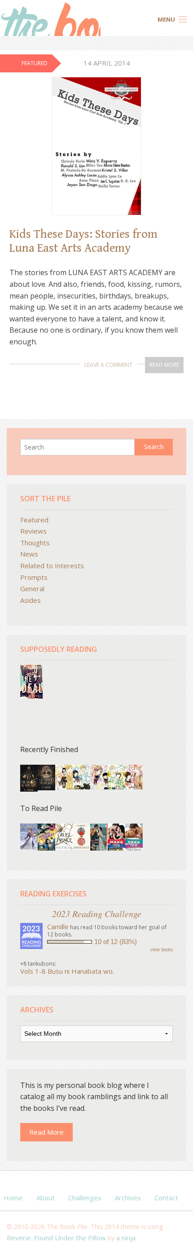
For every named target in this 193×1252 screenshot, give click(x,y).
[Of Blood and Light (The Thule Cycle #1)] (46, 776)
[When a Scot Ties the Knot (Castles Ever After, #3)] (99, 837)
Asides (30, 600)
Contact (166, 1197)
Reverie (19, 1237)
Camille (58, 926)
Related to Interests (52, 565)
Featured (34, 519)
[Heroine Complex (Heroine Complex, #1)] (46, 836)
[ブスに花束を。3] (81, 775)
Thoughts (35, 542)
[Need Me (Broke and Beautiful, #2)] (134, 836)
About (45, 1197)
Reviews (33, 530)
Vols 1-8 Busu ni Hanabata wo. (67, 971)
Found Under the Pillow (70, 1237)
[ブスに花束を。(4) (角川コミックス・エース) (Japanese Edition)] (116, 775)
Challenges (84, 1197)
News (29, 553)
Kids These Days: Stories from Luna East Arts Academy (83, 241)
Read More (164, 365)
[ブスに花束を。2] (99, 775)
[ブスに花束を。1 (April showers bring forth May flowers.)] (64, 775)
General (32, 588)
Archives (128, 1197)
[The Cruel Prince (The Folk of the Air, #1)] (64, 835)
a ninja (126, 1237)
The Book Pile (50, 19)
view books (161, 949)
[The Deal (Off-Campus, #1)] (31, 681)
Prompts (34, 577)
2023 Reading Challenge (96, 913)
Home (13, 1197)
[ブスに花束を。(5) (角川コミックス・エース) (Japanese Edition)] (134, 775)
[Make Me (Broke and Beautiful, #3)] (116, 836)
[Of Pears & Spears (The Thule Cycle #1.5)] (29, 778)
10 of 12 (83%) (115, 941)
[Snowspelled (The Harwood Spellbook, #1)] (29, 835)
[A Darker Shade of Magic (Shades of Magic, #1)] (81, 835)
